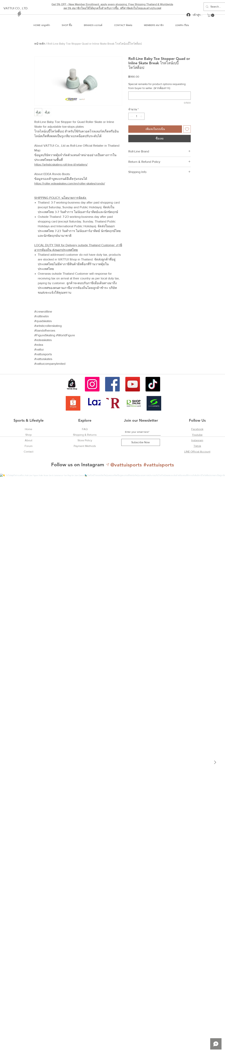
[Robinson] (133, 403)
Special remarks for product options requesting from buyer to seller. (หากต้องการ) (157, 86)
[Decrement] (131, 116)
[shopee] (73, 403)
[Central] (113, 403)
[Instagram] (92, 384)
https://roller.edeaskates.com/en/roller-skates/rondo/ (69, 183)
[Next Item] (215, 762)
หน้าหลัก (39, 43)
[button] (211, 15)
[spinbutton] (136, 116)
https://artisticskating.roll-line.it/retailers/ (61, 164)
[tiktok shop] (72, 384)
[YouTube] (132, 384)
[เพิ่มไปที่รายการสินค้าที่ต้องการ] (187, 129)
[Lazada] (93, 403)
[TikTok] (153, 384)
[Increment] (141, 116)
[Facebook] (112, 384)
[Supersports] (154, 403)
